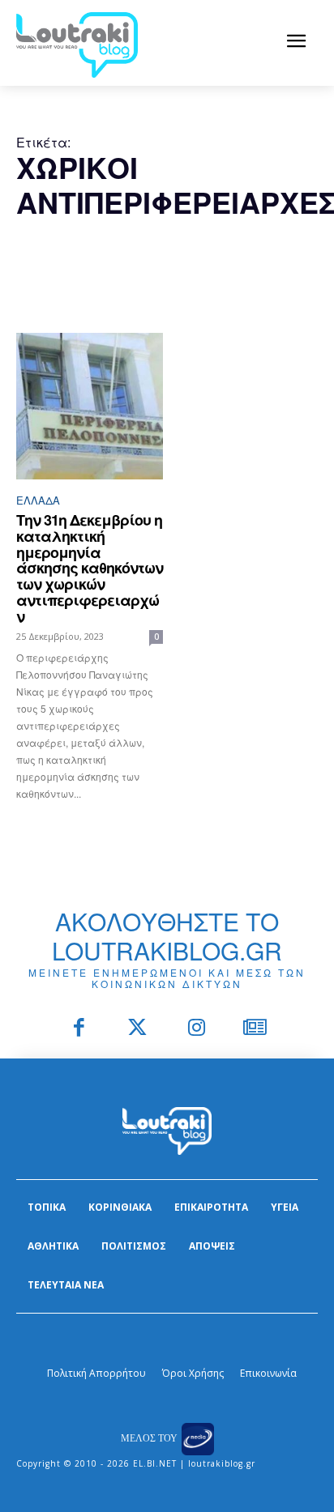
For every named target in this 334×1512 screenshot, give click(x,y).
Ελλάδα (38, 500)
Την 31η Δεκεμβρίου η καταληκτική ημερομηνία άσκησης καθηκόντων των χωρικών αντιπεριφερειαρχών (89, 568)
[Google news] (255, 1028)
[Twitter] (138, 1028)
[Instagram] (196, 1028)
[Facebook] (79, 1028)
